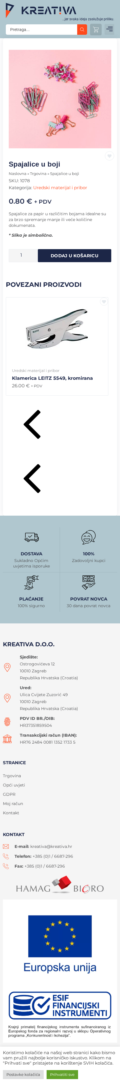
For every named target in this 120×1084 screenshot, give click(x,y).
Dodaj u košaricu (74, 255)
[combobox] (41, 29)
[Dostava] (31, 537)
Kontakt (11, 812)
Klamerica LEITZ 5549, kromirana (52, 378)
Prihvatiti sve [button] (62, 1074)
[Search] (82, 29)
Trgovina (38, 173)
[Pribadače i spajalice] (60, 99)
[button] (109, 29)
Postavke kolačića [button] (23, 1074)
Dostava (31, 553)
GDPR (9, 794)
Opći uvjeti (14, 785)
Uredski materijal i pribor (60, 187)
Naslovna (18, 173)
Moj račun (13, 803)
